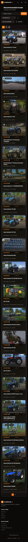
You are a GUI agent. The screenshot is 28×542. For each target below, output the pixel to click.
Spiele (2, 513)
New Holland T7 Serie (10, 47)
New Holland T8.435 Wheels (12, 463)
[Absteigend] (17, 17)
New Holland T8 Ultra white (12, 324)
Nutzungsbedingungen (6, 527)
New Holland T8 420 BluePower (13, 278)
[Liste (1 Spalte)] (3, 27)
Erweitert (20, 21)
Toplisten (3, 515)
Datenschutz (4, 525)
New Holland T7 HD (9, 117)
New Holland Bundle (10, 255)
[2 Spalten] (6, 27)
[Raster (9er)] (9, 27)
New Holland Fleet (9, 93)
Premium (3, 517)
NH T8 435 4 (7, 371)
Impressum (3, 523)
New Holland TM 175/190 (11, 70)
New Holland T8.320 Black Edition (14, 440)
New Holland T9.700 (10, 232)
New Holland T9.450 (10, 209)
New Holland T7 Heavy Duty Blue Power (13, 163)
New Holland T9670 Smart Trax (13, 394)
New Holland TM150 (9, 486)
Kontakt (3, 529)
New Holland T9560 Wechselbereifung (9, 417)
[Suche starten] (18, 2)
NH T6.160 (6, 301)
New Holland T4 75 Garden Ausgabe (12, 140)
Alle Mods (3, 511)
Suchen (24, 13)
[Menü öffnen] (25, 2)
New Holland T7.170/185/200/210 (13, 186)
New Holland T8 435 (10, 348)
